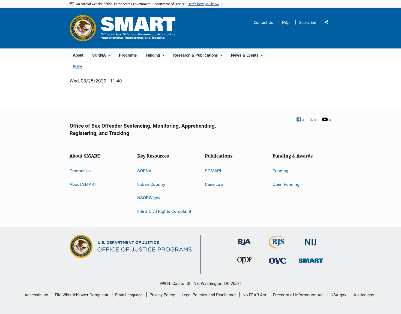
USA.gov (338, 295)
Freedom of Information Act (298, 295)
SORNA (144, 170)
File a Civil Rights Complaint (164, 211)
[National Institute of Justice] (310, 239)
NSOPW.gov (148, 197)
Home (77, 66)
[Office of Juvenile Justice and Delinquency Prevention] (244, 261)
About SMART (83, 184)
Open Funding (286, 184)
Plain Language (129, 295)
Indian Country (151, 184)
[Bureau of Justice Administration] (244, 239)
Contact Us (263, 22)
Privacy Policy (162, 295)
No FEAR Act (254, 295)
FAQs (286, 22)
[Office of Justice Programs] (83, 28)
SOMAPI (213, 170)
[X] (313, 120)
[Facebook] (301, 120)
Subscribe (307, 22)
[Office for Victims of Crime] (277, 260)
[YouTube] (327, 120)
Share (328, 23)
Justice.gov (363, 295)
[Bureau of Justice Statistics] (277, 246)
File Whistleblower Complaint (81, 295)
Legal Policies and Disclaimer (209, 295)
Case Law (214, 184)
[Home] (138, 28)
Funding (280, 170)
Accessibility (36, 295)
